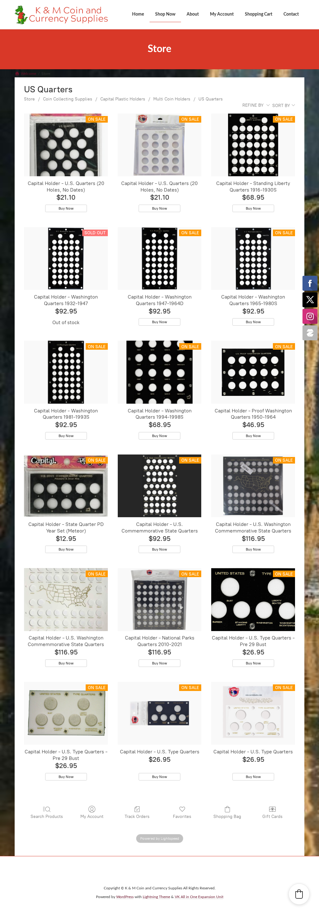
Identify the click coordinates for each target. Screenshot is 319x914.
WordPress (125, 897)
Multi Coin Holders (171, 99)
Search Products (47, 816)
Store (29, 99)
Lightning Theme (156, 897)
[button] (299, 894)
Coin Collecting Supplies (67, 99)
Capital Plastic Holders (122, 99)
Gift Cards (272, 816)
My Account (91, 816)
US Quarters (210, 99)
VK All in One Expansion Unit (199, 897)
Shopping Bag (227, 816)
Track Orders (137, 816)
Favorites (182, 816)
